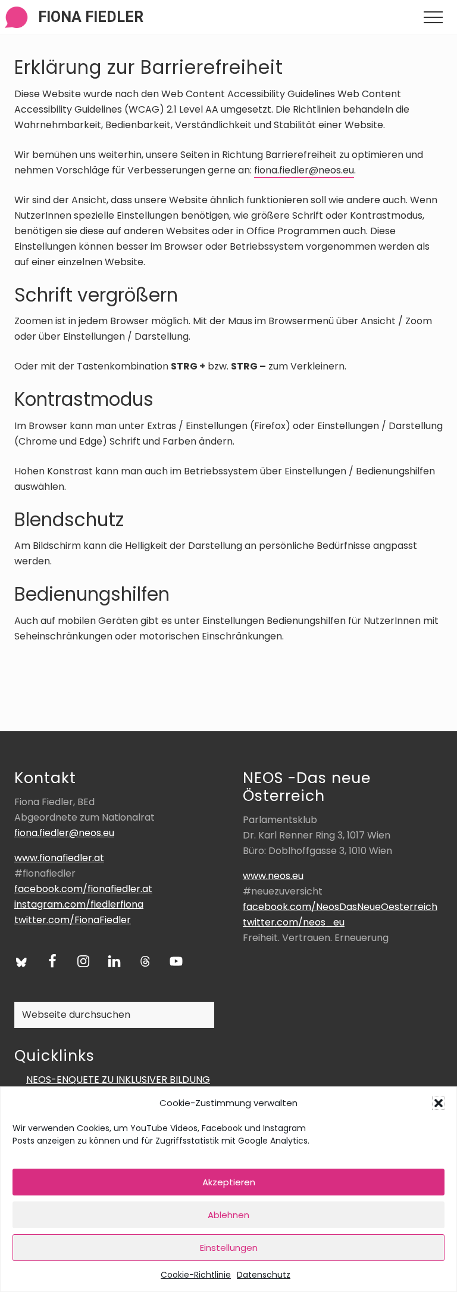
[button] (439, 1103)
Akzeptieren (228, 1182)
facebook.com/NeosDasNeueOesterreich (340, 907)
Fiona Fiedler (90, 17)
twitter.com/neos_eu (294, 922)
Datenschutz (263, 1275)
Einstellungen (229, 1247)
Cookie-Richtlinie (196, 1275)
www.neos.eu (273, 876)
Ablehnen (228, 1215)
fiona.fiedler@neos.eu (304, 170)
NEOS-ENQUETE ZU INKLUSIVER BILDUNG (118, 1079)
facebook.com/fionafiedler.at (83, 889)
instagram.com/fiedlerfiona (78, 904)
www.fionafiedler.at (59, 858)
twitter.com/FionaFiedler (72, 920)
